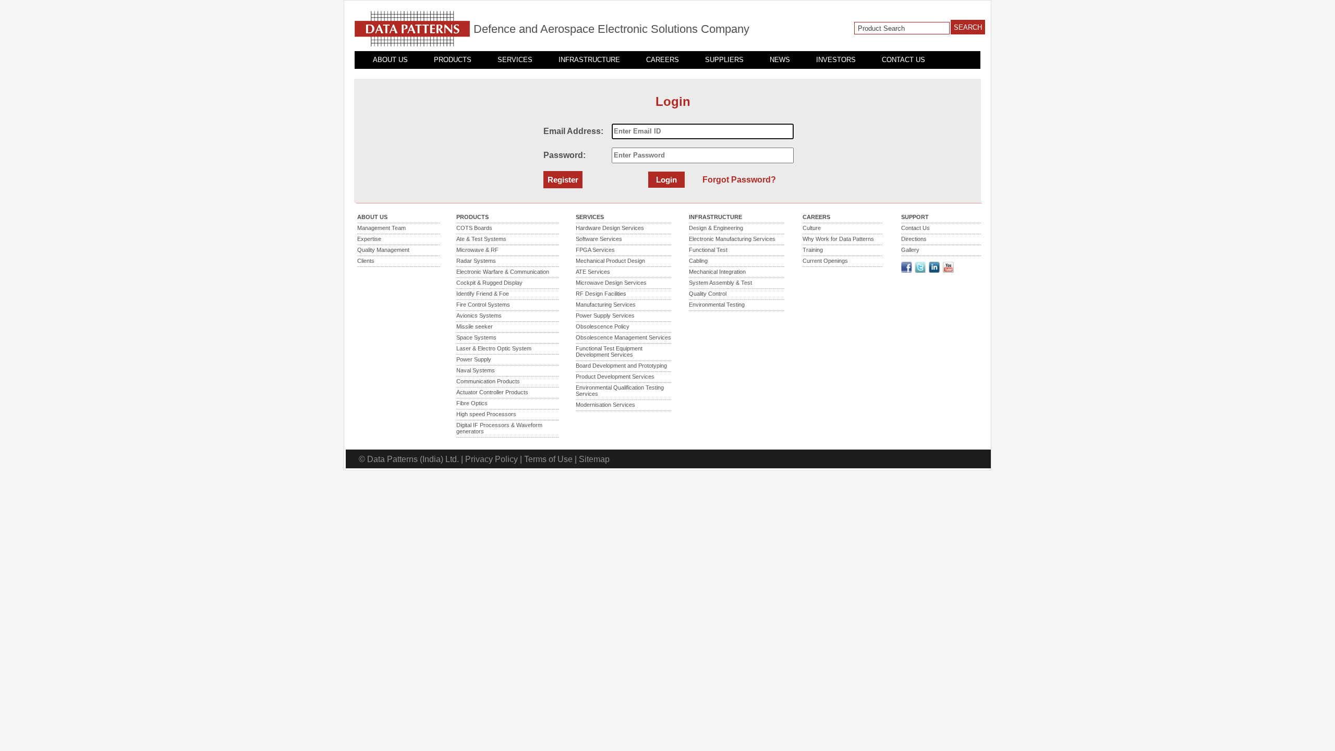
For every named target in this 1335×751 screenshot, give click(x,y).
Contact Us (915, 228)
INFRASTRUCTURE (589, 60)
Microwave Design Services (611, 283)
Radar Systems (476, 261)
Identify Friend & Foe (482, 293)
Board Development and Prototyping (621, 365)
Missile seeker (474, 326)
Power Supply (473, 359)
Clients (365, 261)
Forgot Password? (739, 179)
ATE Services (593, 272)
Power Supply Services (605, 315)
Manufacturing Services (606, 304)
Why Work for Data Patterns (838, 239)
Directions (914, 239)
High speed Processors (486, 414)
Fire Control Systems (483, 304)
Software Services (599, 239)
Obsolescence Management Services (623, 337)
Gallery (910, 250)
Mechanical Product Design (610, 261)
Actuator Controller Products (492, 392)
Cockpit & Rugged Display (489, 283)
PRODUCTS (452, 60)
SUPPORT (915, 217)
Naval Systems (475, 370)
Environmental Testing (717, 304)
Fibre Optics (472, 403)
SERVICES (514, 60)
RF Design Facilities (601, 293)
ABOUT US (390, 60)
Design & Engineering (716, 228)
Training (813, 250)
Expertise (369, 239)
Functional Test (708, 250)
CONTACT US (903, 60)
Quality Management (383, 250)
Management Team (381, 228)
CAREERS (662, 60)
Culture (812, 228)
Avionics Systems (479, 315)
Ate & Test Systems (481, 239)
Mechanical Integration (717, 272)
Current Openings (825, 261)
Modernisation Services (605, 405)
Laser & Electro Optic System (493, 348)
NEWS (780, 60)
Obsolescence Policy (602, 326)
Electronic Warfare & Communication (502, 272)
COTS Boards (474, 228)
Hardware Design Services (610, 228)
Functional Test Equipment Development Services (609, 351)
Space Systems (476, 337)
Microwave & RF (477, 250)
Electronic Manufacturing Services (732, 239)
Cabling (698, 261)
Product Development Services (615, 376)
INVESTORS (836, 60)
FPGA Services (595, 250)
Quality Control (707, 293)
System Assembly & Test (720, 283)
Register (563, 179)
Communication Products (488, 381)
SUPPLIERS (724, 60)
